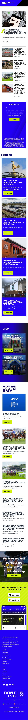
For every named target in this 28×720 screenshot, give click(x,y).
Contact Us (4, 671)
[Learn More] (14, 595)
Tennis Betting (5, 657)
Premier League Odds (7, 659)
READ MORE (8, 193)
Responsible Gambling (7, 676)
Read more (7, 422)
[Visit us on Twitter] (7, 684)
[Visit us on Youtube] (10, 684)
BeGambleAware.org (20, 704)
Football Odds (5, 654)
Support (4, 669)
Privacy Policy (5, 674)
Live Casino (4, 661)
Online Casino (5, 663)
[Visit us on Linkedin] (13, 684)
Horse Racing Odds (6, 656)
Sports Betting (5, 652)
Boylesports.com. (12, 711)
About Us (4, 673)
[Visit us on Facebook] (3, 684)
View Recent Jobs (6, 678)
